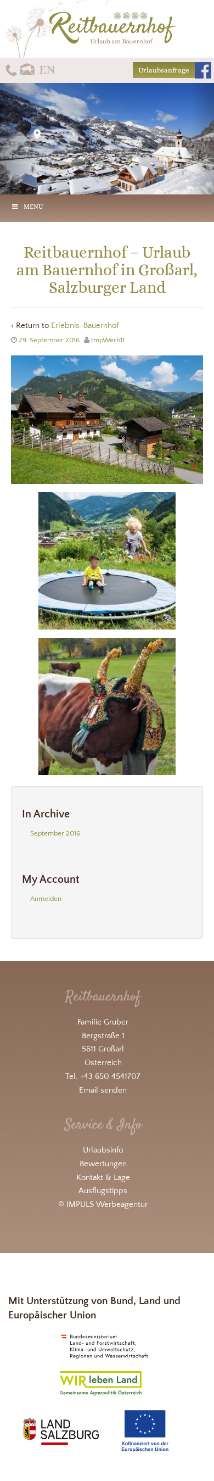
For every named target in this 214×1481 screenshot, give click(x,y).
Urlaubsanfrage (163, 70)
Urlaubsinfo (103, 1150)
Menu (33, 206)
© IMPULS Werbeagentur (103, 1204)
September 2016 (55, 833)
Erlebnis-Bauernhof (85, 325)
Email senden (103, 1090)
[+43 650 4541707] (11, 69)
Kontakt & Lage (103, 1177)
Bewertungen (103, 1163)
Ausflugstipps (102, 1190)
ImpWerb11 (108, 340)
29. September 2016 (49, 340)
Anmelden (45, 899)
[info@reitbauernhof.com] (28, 69)
